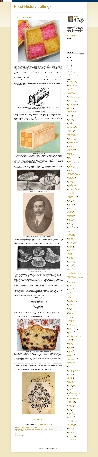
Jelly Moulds (70, 251)
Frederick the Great (71, 192)
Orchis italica (70, 316)
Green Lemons (71, 212)
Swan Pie (70, 386)
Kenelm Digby (70, 270)
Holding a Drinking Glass (72, 228)
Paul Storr (70, 321)
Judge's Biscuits (71, 266)
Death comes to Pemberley (73, 162)
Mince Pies (70, 296)
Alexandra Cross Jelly (72, 85)
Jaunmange (70, 249)
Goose (69, 207)
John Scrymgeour (71, 260)
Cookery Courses (71, 156)
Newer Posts (16, 433)
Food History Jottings (32, 6)
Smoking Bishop (71, 369)
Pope (69, 332)
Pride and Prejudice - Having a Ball (74, 336)
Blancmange (70, 124)
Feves (69, 184)
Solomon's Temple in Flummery (74, 370)
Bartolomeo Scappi (71, 107)
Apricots (69, 96)
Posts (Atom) (21, 435)
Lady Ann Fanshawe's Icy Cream (74, 273)
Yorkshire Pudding (71, 439)
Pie (69, 327)
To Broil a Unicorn (71, 402)
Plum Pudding (70, 331)
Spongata (70, 375)
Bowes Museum (71, 130)
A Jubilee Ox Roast (71, 84)
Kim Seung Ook (71, 272)
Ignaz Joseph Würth (72, 235)
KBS (69, 269)
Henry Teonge (70, 223)
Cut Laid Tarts (70, 160)
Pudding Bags (70, 340)
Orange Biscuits (71, 313)
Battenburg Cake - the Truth (23, 17)
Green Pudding (71, 215)
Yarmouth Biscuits (71, 436)
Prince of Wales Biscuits (72, 337)
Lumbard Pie (70, 284)
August (70, 74)
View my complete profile (71, 35)
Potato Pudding (71, 333)
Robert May (70, 350)
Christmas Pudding (71, 147)
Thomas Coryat (71, 401)
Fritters (69, 194)
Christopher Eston (71, 149)
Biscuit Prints (70, 119)
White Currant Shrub (72, 421)
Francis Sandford (71, 188)
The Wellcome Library (72, 399)
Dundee (69, 170)
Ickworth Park (70, 234)
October (71, 71)
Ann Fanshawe (71, 90)
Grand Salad (70, 211)
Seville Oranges (71, 362)
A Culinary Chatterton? (72, 81)
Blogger (57, 448)
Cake (34, 429)
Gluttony (69, 205)
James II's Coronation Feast (73, 245)
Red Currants (70, 347)
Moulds (69, 297)
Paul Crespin (70, 318)
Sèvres (69, 363)
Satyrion (69, 360)
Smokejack (70, 367)
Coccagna (70, 153)
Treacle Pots (70, 409)
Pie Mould (70, 328)
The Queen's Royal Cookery (73, 398)
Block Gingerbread (71, 126)
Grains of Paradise (71, 209)
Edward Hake (70, 171)
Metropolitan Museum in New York (74, 292)
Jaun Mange (70, 247)
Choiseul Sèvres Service (72, 145)
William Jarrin (70, 432)
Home (41, 433)
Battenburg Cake (30, 429)
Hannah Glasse (71, 219)
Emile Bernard (71, 180)
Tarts (69, 392)
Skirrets (69, 366)
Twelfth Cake (70, 413)
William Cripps (71, 428)
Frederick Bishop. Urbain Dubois (74, 189)
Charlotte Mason (71, 143)
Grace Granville (71, 208)
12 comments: (27, 427)
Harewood (70, 220)
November (71, 69)
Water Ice (70, 420)
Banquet (69, 103)
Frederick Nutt (70, 190)
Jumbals (69, 268)
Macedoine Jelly (71, 286)
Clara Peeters (70, 150)
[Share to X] (34, 427)
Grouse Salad (70, 216)
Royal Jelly (70, 356)
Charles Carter (71, 141)
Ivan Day (76, 16)
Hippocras (70, 226)
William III (70, 431)
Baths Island (70, 108)
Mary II (69, 289)
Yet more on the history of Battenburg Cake (38, 421)
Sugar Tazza (70, 382)
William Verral (70, 433)
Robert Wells (70, 352)
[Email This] (31, 427)
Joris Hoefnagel (71, 262)
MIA (69, 293)
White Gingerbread (71, 424)
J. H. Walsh (70, 241)
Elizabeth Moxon (71, 177)
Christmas (70, 146)
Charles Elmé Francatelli (72, 142)
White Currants (71, 422)
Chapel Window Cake (38, 429)
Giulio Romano (71, 204)
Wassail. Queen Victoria (72, 418)
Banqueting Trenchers (72, 104)
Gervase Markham (71, 200)
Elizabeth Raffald (71, 178)
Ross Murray (70, 355)
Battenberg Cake (24, 429)
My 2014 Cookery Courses (73, 307)
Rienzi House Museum (72, 348)
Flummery (70, 186)
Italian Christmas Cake (72, 239)
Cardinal (69, 138)
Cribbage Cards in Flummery (73, 157)
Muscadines (70, 305)
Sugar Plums (70, 381)
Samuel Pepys (71, 359)
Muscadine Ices (71, 304)
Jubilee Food (70, 265)
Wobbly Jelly (70, 435)
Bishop (69, 123)
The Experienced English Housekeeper (75, 395)
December (71, 68)
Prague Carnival (71, 335)
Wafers (69, 417)
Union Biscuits (71, 414)
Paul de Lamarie (71, 320)
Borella (69, 128)
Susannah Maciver (71, 385)
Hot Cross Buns (71, 230)
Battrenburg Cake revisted (39, 419)
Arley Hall (70, 99)
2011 (70, 66)
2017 (70, 59)
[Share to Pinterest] (36, 427)
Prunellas (70, 339)
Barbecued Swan (71, 105)
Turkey (69, 410)
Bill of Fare (70, 115)
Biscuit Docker (71, 118)
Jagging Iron (70, 243)
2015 (70, 60)
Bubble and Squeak (72, 135)
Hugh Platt (70, 231)
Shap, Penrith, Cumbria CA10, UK (23, 430)
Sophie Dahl (70, 371)
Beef (69, 112)
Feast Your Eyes (71, 182)
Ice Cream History (71, 232)
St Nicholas (70, 377)
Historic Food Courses (72, 227)
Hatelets (69, 222)
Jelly (69, 250)
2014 (70, 62)
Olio (69, 309)
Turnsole (70, 412)
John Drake (70, 254)
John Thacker (70, 261)
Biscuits (69, 122)
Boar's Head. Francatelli (72, 127)
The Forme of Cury (71, 397)
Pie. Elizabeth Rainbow (72, 329)
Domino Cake (70, 166)
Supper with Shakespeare (73, 384)
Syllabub (70, 388)
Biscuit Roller (70, 120)
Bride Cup (70, 132)
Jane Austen (70, 246)
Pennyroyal (70, 324)
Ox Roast (70, 317)
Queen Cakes (70, 343)
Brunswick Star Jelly (72, 134)
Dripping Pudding (71, 167)
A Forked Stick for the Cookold (73, 82)
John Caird (70, 253)
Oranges (69, 314)
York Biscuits (70, 437)
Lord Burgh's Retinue (72, 282)
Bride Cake (70, 131)
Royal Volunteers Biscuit (72, 358)
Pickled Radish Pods (72, 325)
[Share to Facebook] (35, 427)
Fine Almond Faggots (72, 185)
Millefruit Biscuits (71, 294)
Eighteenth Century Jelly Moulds (74, 174)
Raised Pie (70, 346)
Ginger (69, 201)
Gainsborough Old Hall (72, 196)
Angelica (70, 89)
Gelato (69, 197)
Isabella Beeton (71, 238)
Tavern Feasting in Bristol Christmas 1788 (75, 393)
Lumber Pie (70, 285)
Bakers (69, 100)
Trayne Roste (70, 406)
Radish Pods (70, 344)
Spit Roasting (70, 374)
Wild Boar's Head (71, 425)
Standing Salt (70, 378)
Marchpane (70, 288)
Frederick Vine (50, 429)
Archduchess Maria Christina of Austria (75, 97)
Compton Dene (45, 429)
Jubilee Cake (70, 264)
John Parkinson (71, 258)
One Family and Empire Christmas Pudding (76, 311)
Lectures (69, 281)
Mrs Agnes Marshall (71, 301)
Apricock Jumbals (71, 93)
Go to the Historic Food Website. (46, 424)
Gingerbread (70, 203)
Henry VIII (70, 224)
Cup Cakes (70, 158)
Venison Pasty (70, 416)
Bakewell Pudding (71, 101)
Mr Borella (70, 300)
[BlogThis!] (32, 427)
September (71, 72)
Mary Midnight (70, 290)
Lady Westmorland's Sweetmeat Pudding (75, 277)
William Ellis (70, 429)
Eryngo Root (70, 181)
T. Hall (69, 389)
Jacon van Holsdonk (72, 242)
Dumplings (70, 169)
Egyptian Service (71, 173)
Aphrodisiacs (70, 92)
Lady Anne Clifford (71, 274)
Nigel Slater (70, 308)
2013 (70, 63)
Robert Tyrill (70, 351)
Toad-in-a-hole (71, 405)
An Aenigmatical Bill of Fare (73, 88)
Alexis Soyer (19, 429)
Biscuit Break (70, 116)
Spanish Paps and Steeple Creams (74, 373)
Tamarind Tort (70, 390)
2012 (70, 65)
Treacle (69, 408)
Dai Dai (69, 161)
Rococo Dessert (71, 354)
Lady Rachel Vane (71, 276)
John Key (70, 257)
